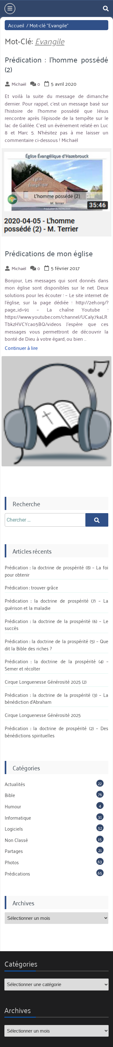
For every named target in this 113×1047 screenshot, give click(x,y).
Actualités (15, 783)
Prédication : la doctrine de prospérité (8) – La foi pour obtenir (56, 571)
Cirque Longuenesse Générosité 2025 (43, 714)
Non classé (16, 839)
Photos (12, 862)
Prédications (17, 873)
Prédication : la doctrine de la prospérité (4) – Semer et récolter (56, 665)
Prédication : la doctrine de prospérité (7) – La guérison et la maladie (56, 604)
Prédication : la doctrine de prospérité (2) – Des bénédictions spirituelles (56, 732)
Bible (10, 794)
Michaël (19, 84)
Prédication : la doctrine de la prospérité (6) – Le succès (56, 624)
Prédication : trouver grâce (31, 587)
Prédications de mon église (49, 253)
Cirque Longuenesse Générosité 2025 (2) (46, 681)
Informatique (18, 817)
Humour (13, 806)
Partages (14, 850)
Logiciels (14, 828)
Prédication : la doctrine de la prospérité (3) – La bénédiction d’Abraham (56, 698)
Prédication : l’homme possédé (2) (56, 64)
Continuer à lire (21, 347)
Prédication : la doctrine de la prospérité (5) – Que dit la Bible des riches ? (56, 645)
